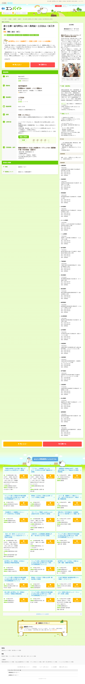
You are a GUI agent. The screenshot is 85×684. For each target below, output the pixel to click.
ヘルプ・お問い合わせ (73, 5)
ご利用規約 (34, 666)
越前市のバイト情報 (6, 650)
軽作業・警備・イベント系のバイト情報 (11, 656)
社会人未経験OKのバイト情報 (22, 661)
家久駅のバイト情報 (16, 650)
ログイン (64, 5)
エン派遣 (4, 3)
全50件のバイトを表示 (42, 614)
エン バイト (10, 3)
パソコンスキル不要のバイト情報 (65, 661)
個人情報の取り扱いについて (23, 666)
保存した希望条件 (22, 13)
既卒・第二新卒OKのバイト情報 (50, 661)
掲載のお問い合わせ (63, 666)
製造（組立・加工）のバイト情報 (28, 656)
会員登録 (58, 5)
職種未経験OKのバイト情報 (8, 661)
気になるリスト (8, 13)
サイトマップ (80, 5)
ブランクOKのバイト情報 (35, 661)
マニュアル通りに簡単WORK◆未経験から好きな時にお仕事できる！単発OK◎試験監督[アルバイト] (15, 497)
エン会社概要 (54, 666)
